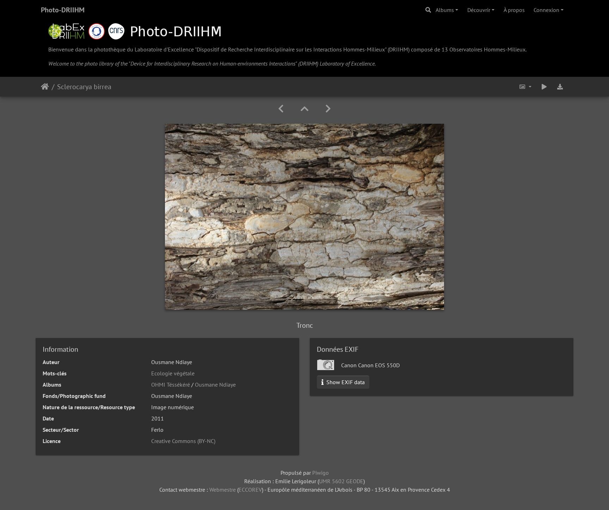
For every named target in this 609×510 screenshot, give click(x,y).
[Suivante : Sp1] (328, 109)
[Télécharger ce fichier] (560, 87)
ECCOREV (250, 489)
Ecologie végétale (173, 373)
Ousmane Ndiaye (215, 384)
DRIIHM (398, 49)
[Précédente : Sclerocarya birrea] (281, 109)
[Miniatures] (304, 109)
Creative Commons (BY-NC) (183, 440)
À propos (514, 9)
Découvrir (478, 9)
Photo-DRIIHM (63, 9)
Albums (445, 9)
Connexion (546, 9)
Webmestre (222, 489)
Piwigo (320, 472)
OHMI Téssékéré (170, 384)
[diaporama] (544, 87)
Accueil (45, 86)
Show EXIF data (345, 382)
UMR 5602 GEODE (341, 481)
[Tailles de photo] (525, 87)
